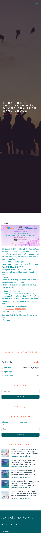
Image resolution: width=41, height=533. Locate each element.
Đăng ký (20, 435)
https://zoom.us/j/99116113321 (13, 309)
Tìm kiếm (20, 397)
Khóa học (17, 114)
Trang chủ (7, 114)
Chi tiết (7, 344)
